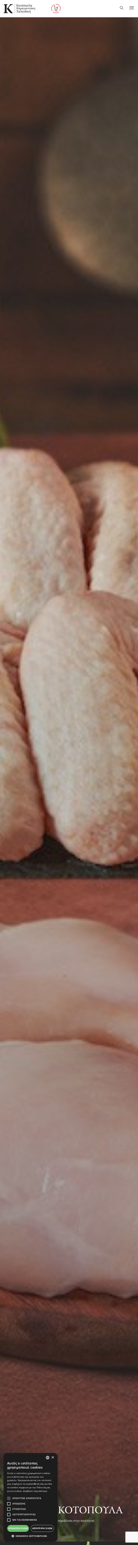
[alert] (31, 1497)
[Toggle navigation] (131, 8)
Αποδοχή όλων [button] (18, 1528)
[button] (30, 1536)
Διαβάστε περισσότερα (35, 1491)
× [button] (52, 1457)
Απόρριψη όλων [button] (42, 1528)
